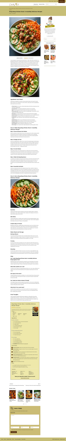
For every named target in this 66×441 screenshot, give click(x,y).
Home (50, 1)
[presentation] (46, 47)
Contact (55, 1)
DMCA (13, 439)
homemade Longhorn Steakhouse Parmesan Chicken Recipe (37, 400)
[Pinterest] (57, 1)
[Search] (54, 39)
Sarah (10, 13)
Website (32, 427)
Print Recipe (35, 313)
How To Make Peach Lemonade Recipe (53, 62)
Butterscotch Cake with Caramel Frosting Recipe (33, 385)
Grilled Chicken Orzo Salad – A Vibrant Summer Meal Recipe (21, 400)
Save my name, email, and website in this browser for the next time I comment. (22, 429)
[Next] (40, 397)
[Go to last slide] (9, 397)
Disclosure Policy (9, 439)
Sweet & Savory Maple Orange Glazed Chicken (12, 400)
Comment (13, 415)
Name (12, 427)
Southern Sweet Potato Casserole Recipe (46, 51)
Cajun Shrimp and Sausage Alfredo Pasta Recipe (16, 385)
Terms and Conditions (18, 439)
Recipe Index (36, 4)
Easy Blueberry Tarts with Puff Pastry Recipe (53, 51)
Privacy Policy (23, 439)
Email (22, 427)
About (52, 1)
